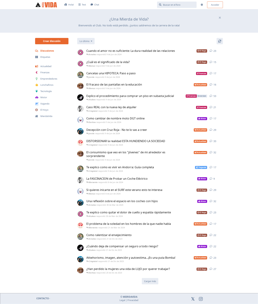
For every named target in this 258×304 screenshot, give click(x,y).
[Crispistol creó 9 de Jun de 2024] (80, 86)
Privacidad (132, 300)
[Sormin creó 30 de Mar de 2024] (80, 203)
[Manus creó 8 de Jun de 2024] (80, 191)
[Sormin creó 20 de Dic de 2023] (80, 259)
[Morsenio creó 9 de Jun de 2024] (80, 97)
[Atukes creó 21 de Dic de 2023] (80, 236)
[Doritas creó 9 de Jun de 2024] (80, 52)
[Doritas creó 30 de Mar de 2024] (80, 214)
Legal (122, 300)
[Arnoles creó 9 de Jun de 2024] (80, 142)
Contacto (42, 298)
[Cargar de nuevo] (220, 41)
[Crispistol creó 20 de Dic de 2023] (80, 270)
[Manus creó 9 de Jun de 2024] (80, 120)
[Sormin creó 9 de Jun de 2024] (80, 131)
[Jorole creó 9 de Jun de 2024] (80, 109)
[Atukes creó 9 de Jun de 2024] (80, 75)
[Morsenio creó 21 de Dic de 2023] (80, 248)
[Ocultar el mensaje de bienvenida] (220, 17)
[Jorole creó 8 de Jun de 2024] (80, 180)
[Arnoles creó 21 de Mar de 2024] (80, 225)
